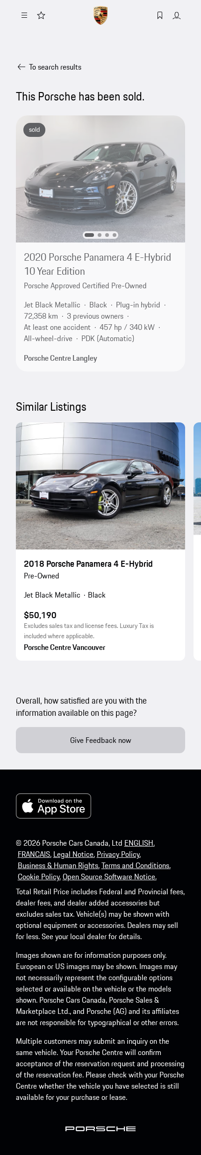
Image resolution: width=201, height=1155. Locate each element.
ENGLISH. (139, 842)
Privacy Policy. (119, 854)
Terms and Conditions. (136, 865)
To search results (55, 66)
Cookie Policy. (39, 876)
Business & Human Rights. (59, 865)
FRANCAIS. (34, 854)
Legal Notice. (74, 854)
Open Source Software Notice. (110, 876)
